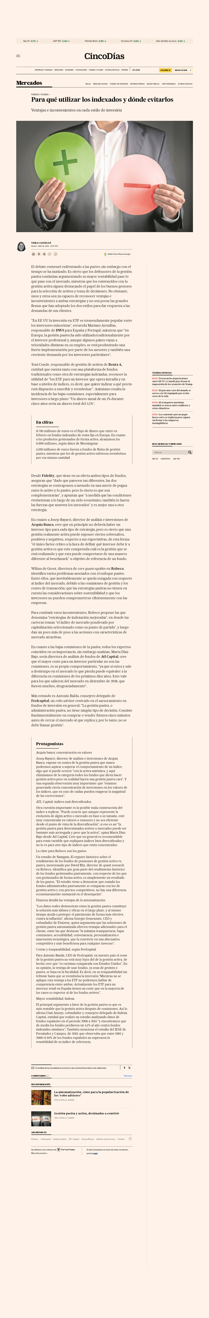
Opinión (124, 70)
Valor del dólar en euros (166, 41)
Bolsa (88, 84)
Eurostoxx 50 (126, 41)
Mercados (58, 70)
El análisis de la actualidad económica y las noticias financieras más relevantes (70, 1068)
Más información (39, 1153)
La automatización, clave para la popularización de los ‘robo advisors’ (91, 1094)
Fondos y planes (96, 70)
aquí (95, 1153)
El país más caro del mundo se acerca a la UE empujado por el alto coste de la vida (171, 393)
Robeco (34, 1139)
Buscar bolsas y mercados (167, 444)
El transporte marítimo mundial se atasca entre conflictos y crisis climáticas (171, 405)
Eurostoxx (165, 459)
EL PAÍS (135, 69)
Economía (69, 70)
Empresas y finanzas (43, 70)
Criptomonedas (168, 84)
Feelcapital (46, 1139)
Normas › (128, 1076)
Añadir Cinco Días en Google (119, 254)
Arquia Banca (88, 1139)
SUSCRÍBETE (165, 70)
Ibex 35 (26, 41)
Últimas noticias (112, 70)
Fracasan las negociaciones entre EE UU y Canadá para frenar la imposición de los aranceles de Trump (172, 381)
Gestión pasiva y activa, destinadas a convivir (86, 1113)
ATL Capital (74, 1139)
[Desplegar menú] (18, 56)
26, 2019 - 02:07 (48, 246)
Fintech (121, 1139)
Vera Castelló (41, 242)
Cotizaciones (81, 70)
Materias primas (137, 84)
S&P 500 (57, 41)
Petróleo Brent (91, 41)
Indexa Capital (59, 1139)
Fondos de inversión (119, 84)
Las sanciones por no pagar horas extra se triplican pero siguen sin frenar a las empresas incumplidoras (171, 419)
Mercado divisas (100, 84)
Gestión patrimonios (105, 1139)
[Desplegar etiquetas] (130, 1139)
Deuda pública (153, 84)
